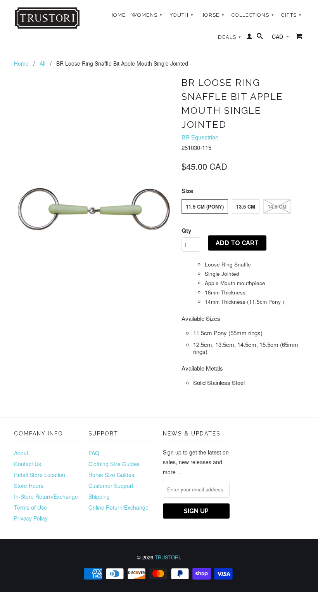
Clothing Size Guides (114, 464)
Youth (181, 15)
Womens (146, 15)
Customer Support (110, 485)
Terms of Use (30, 507)
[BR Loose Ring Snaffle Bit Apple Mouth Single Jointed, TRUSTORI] (94, 154)
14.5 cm (277, 206)
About (21, 453)
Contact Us (27, 464)
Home (117, 15)
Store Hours (28, 485)
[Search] (260, 37)
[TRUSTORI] (47, 18)
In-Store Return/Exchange (46, 496)
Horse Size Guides (111, 475)
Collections (253, 15)
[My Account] (249, 37)
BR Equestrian (199, 137)
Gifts (291, 15)
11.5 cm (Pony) (205, 206)
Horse (212, 15)
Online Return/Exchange (118, 507)
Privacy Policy (31, 518)
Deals (229, 37)
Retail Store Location (39, 475)
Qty (186, 230)
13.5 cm (245, 206)
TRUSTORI (167, 557)
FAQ (93, 453)
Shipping (99, 496)
